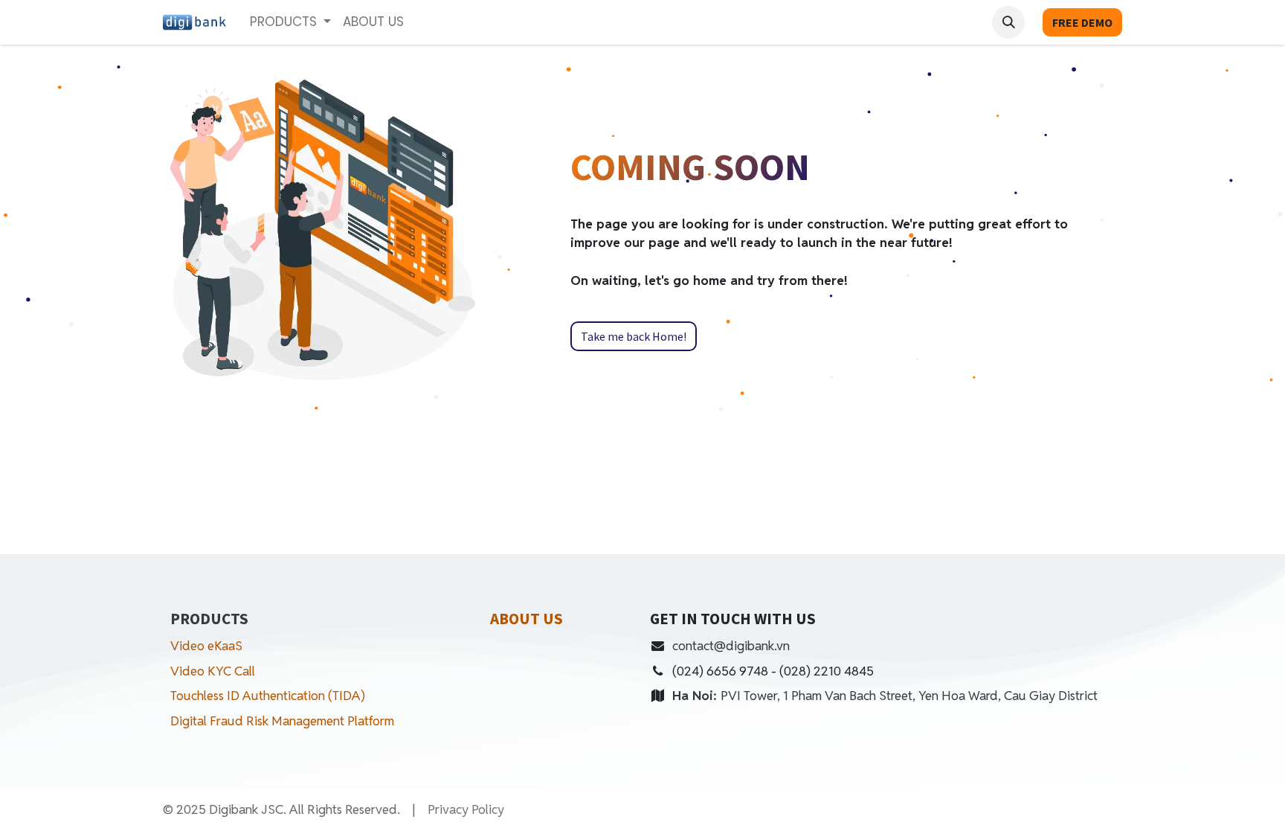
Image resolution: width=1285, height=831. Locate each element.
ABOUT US (526, 619)
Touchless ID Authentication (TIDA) (267, 695)
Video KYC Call (212, 671)
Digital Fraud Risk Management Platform (283, 721)
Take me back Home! (633, 336)
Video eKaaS (206, 646)
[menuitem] (373, 22)
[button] (1008, 22)
